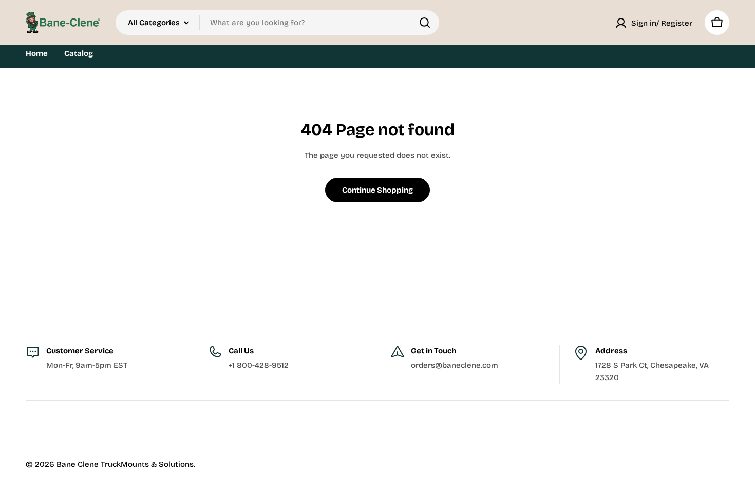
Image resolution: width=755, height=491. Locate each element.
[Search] (425, 22)
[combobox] (277, 22)
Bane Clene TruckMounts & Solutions (125, 464)
